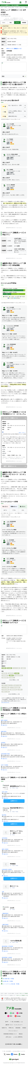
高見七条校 (4, 792)
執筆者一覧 (4, 1027)
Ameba (8, 1054)
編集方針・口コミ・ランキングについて (14, 1024)
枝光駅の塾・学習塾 (8, 981)
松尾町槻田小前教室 (7, 869)
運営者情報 (18, 1027)
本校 (3, 891)
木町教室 (3, 742)
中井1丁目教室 (4, 765)
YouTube (19, 1016)
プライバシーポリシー (13, 1030)
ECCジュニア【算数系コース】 (14, 48)
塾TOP (2, 7)
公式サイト (14, 801)
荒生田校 (4, 815)
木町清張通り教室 (5, 754)
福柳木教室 (3, 731)
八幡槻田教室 (5, 913)
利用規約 (24, 1027)
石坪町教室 (4, 838)
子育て (11, 1016)
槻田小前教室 (4, 720)
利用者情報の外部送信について (10, 1033)
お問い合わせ (8, 1037)
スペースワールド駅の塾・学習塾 (11, 984)
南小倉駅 (17, 7)
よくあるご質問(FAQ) (17, 1037)
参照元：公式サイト (22, 432)
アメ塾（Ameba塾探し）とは (16, 1021)
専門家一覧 (11, 1027)
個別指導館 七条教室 (7, 957)
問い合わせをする (5, 702)
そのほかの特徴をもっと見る (14, 679)
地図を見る (4, 725)
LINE (13, 1013)
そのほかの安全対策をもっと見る (14, 694)
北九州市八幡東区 (11, 7)
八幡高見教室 (5, 924)
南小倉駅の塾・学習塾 (8, 978)
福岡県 (6, 7)
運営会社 (21, 1033)
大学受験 (20, 1013)
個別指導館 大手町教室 (7, 946)
